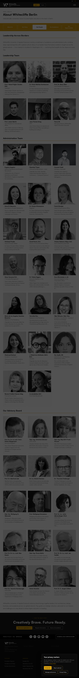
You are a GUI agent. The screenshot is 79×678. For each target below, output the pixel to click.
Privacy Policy (52, 663)
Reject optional (57, 667)
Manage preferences (50, 672)
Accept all (47, 667)
